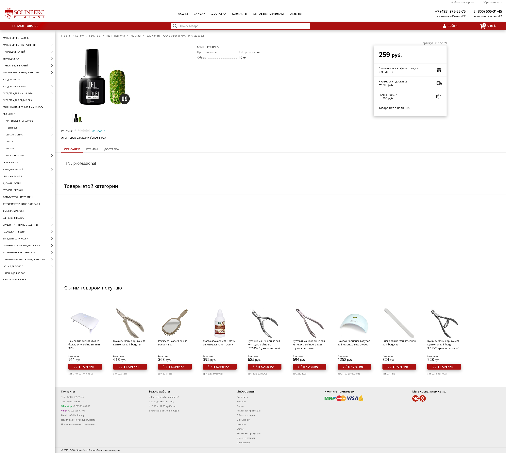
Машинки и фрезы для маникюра (23, 107)
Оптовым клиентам (268, 13)
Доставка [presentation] (111, 149)
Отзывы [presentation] (92, 149)
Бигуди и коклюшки (15, 238)
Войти (453, 26)
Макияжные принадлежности (21, 72)
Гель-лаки (9, 114)
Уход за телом (11, 79)
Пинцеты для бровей (15, 65)
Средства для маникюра (18, 93)
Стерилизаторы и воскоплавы (21, 203)
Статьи (240, 406)
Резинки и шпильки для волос (22, 245)
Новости (241, 401)
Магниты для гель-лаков (19, 120)
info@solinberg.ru (78, 415)
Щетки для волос (13, 217)
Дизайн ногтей (12, 183)
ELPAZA (9, 141)
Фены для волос (13, 266)
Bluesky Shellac (14, 134)
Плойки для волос (14, 280)
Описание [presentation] (72, 149)
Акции (183, 13)
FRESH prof (11, 127)
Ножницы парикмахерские (19, 252)
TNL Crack (135, 35)
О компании (243, 419)
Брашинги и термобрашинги (20, 224)
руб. (490, 25)
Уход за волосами (14, 86)
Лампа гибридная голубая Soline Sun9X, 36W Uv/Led (354, 342)
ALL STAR (10, 148)
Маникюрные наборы (16, 37)
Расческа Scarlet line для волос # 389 (172, 342)
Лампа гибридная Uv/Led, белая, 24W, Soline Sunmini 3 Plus (84, 344)
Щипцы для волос (14, 273)
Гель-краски (10, 162)
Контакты (239, 13)
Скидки (200, 13)
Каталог (80, 35)
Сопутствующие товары (17, 197)
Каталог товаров (25, 26)
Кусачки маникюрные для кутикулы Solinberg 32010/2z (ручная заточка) (264, 344)
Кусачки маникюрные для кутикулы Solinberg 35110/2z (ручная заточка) (443, 344)
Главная (66, 35)
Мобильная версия (462, 2)
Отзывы (296, 13)
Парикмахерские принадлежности (24, 259)
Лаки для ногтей (13, 169)
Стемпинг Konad (13, 190)
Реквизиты (242, 396)
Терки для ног (11, 58)
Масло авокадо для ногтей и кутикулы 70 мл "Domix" (219, 342)
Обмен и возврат (246, 415)
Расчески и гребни (14, 231)
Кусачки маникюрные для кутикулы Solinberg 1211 (129, 342)
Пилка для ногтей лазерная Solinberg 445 (399, 342)
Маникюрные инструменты (19, 44)
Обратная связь (492, 2)
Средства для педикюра (17, 100)
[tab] (72, 149)
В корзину (86, 366)
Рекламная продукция (249, 410)
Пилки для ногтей (14, 51)
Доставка (218, 13)
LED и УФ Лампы (12, 176)
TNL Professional (15, 155)
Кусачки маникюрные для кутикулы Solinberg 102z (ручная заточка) (309, 344)
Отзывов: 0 (98, 131)
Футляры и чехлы (13, 210)
